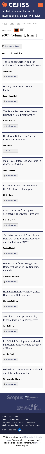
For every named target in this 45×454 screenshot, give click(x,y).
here (36, 443)
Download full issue (12, 46)
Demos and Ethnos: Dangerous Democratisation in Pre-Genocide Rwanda (21, 267)
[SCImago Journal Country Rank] (32, 398)
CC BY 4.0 (30, 425)
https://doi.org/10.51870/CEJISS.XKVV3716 (18, 422)
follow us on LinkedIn (9, 430)
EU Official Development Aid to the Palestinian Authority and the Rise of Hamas (22, 345)
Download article (11, 77)
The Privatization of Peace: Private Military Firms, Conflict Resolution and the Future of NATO (22, 239)
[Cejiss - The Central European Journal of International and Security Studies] (15, 4)
